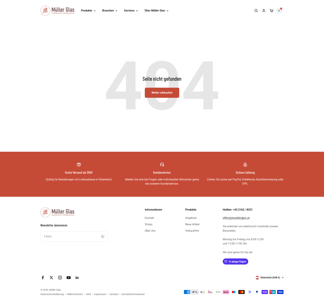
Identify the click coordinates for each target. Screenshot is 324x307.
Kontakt (149, 218)
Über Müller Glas (155, 10)
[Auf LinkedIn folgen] (77, 277)
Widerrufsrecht (75, 294)
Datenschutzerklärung (52, 294)
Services (129, 10)
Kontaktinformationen (133, 294)
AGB (88, 294)
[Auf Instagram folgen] (60, 277)
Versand (113, 294)
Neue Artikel (192, 224)
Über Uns (150, 230)
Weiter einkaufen (162, 92)
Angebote (191, 218)
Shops (148, 224)
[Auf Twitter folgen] (51, 277)
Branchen (108, 10)
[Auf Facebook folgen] (42, 277)
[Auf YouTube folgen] (68, 277)
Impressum (100, 294)
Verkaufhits (192, 230)
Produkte (86, 10)
